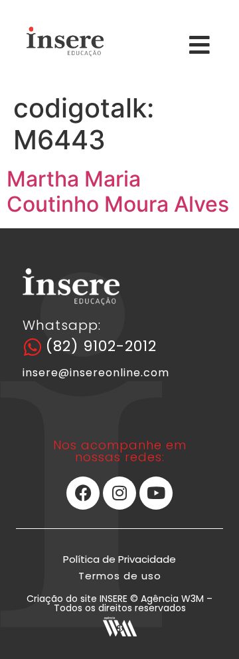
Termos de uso (119, 576)
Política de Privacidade (119, 559)
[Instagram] (119, 493)
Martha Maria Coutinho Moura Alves (118, 191)
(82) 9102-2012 (101, 346)
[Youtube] (156, 493)
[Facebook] (83, 493)
